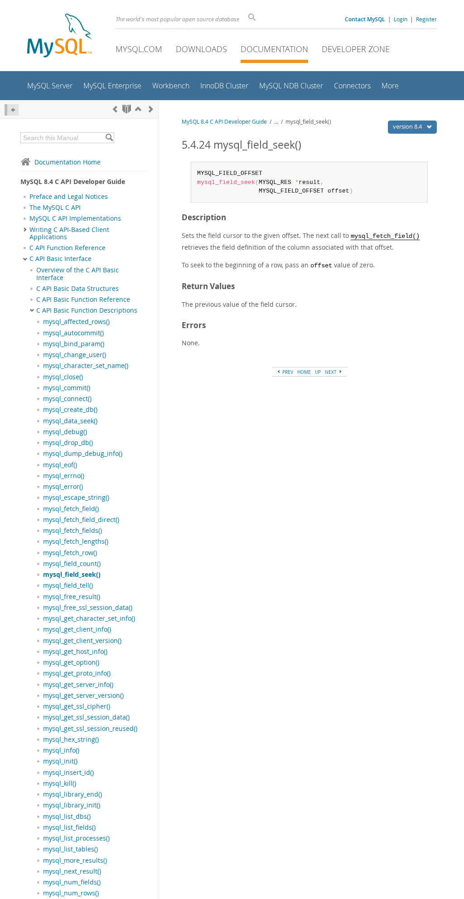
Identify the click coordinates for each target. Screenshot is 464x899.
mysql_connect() (67, 399)
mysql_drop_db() (68, 443)
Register (426, 19)
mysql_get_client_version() (82, 641)
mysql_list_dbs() (67, 816)
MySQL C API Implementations (75, 218)
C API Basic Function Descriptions (86, 310)
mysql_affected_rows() (76, 322)
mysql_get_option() (71, 662)
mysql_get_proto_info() (77, 673)
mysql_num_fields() (72, 882)
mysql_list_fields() (69, 827)
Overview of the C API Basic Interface (77, 273)
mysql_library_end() (72, 794)
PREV (287, 372)
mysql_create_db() (70, 410)
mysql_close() (63, 377)
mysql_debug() (65, 432)
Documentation (274, 49)
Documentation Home (67, 162)
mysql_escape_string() (76, 497)
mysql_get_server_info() (78, 685)
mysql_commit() (66, 388)
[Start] (126, 109)
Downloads (201, 49)
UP (318, 372)
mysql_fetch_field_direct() (81, 520)
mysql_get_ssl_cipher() (76, 706)
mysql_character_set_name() (85, 366)
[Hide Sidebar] (12, 110)
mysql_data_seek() (70, 421)
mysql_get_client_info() (77, 629)
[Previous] (115, 109)
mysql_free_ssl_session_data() (87, 608)
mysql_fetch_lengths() (75, 541)
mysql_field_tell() (68, 585)
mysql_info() (61, 750)
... (276, 121)
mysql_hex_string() (71, 739)
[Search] (109, 138)
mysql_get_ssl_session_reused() (90, 729)
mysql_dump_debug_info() (82, 454)
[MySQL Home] (59, 36)
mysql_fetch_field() (71, 509)
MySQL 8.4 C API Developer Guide (224, 121)
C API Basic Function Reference (83, 299)
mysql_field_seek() (72, 574)
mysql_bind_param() (73, 344)
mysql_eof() (60, 465)
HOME (304, 372)
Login (400, 19)
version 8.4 (408, 126)
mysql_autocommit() (73, 333)
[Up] (138, 109)
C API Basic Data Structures (77, 289)
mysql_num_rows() (71, 893)
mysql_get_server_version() (83, 695)
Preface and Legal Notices (68, 197)
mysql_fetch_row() (70, 553)
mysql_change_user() (74, 355)
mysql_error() (63, 487)
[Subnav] (25, 229)
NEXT (331, 372)
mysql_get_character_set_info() (89, 618)
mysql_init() (60, 761)
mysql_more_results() (75, 860)
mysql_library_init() (71, 805)
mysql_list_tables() (70, 849)
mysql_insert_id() (68, 772)
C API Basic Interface (60, 259)
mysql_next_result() (72, 871)
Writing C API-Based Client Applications (69, 233)
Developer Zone (356, 49)
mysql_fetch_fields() (72, 531)
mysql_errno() (63, 476)
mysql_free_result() (71, 597)
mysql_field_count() (72, 564)
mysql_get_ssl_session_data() (86, 717)
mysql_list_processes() (76, 838)
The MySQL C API (55, 207)
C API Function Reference (67, 248)
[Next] (150, 109)
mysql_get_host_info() (75, 652)
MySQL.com (139, 49)
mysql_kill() (59, 783)
